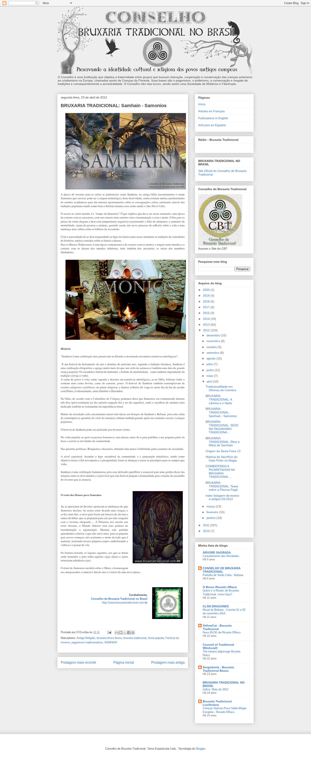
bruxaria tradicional (134, 638)
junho (210, 370)
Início (201, 104)
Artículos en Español (212, 125)
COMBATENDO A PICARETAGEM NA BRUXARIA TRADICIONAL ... (220, 471)
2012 (207, 330)
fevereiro (212, 512)
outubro (212, 347)
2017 (207, 307)
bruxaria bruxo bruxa (109, 638)
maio (210, 375)
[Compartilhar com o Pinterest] (133, 632)
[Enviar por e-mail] (117, 632)
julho (210, 364)
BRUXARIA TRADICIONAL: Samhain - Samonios (221, 412)
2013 (207, 324)
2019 (207, 295)
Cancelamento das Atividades (221, 556)
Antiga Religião (86, 638)
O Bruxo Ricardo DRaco (220, 587)
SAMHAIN (110, 642)
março (211, 506)
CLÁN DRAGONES (216, 606)
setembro (213, 352)
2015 (207, 313)
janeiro (211, 517)
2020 (207, 289)
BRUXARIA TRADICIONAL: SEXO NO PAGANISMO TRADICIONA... (222, 427)
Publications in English (213, 118)
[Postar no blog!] (121, 632)
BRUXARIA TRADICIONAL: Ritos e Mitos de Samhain (223, 442)
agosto (211, 358)
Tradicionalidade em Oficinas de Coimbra (221, 388)
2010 (207, 531)
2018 (207, 301)
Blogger (200, 748)
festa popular (156, 638)
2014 (207, 318)
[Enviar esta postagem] (109, 632)
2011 (206, 525)
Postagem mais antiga (168, 662)
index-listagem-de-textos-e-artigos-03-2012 (223, 497)
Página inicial (123, 662)
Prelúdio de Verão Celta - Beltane (223, 575)
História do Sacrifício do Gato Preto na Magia (221, 458)
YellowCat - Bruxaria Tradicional (217, 627)
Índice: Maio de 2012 (215, 689)
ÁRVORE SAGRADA (217, 552)
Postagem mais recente (78, 662)
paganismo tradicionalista (87, 642)
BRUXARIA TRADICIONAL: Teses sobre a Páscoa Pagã (222, 486)
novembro (213, 341)
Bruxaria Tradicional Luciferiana (217, 703)
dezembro (213, 335)
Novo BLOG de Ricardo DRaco (222, 632)
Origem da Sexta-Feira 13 (223, 451)
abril (209, 381)
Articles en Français (211, 111)
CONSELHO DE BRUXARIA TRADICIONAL (221, 569)
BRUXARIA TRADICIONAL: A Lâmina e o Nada (219, 399)
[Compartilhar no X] (125, 632)
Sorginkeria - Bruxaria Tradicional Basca (218, 669)
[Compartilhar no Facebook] (129, 632)
